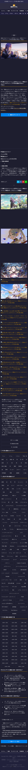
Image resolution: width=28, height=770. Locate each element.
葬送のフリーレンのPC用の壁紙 (9, 158)
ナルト (3, 509)
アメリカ (4, 502)
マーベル (25, 525)
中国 (18, 549)
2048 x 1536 (24, 629)
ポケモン (4, 549)
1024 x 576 (5, 649)
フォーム (15, 174)
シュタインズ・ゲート (6, 536)
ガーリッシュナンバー (14, 593)
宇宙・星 (25, 456)
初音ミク (14, 495)
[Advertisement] (14, 24)
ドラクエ (21, 600)
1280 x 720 (5, 653)
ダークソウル (18, 525)
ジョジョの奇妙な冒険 (22, 546)
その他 (24, 473)
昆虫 (26, 462)
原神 (21, 579)
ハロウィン (7, 563)
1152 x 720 (23, 636)
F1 (25, 552)
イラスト (11, 13)
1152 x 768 (23, 663)
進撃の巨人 (16, 509)
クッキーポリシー (22, 759)
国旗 (26, 519)
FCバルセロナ (15, 573)
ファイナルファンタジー (21, 505)
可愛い (3, 485)
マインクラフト (5, 539)
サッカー (12, 469)
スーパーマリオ (23, 559)
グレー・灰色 (5, 512)
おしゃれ (24, 498)
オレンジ (25, 488)
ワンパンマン (5, 542)
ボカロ (17, 492)
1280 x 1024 (24, 632)
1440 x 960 (7, 666)
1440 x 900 (14, 639)
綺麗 (3, 482)
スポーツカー (20, 485)
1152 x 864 (14, 622)
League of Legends (21, 563)
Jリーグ (15, 559)
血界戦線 (14, 606)
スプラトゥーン (7, 566)
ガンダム (14, 569)
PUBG (22, 596)
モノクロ (19, 515)
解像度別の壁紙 (15, 443)
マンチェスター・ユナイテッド (8, 596)
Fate (3, 519)
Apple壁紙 (23, 586)
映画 (11, 473)
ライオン (12, 529)
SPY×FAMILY (5, 606)
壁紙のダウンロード (15, 114)
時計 (13, 590)
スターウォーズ (14, 522)
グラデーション (23, 522)
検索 (9, 10)
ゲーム (6, 13)
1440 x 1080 (14, 626)
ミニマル (14, 512)
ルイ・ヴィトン (5, 590)
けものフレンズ (23, 606)
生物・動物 (4, 466)
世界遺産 (4, 473)
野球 (6, 469)
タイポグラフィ (23, 556)
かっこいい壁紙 (23, 542)
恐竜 (11, 549)
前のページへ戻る (14, 741)
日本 (4, 492)
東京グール (14, 539)
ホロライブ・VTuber (7, 600)
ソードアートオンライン (7, 532)
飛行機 (20, 466)
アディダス (14, 586)
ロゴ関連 (24, 495)
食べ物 (12, 515)
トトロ (15, 579)
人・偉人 (4, 529)
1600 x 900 (14, 656)
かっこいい (20, 482)
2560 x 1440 (5, 663)
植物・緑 (12, 459)
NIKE (24, 573)
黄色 (8, 488)
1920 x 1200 (5, 642)
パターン (16, 13)
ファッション (10, 556)
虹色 (24, 536)
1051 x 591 (14, 649)
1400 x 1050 (5, 626)
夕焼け (24, 492)
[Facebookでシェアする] (20, 182)
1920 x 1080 (5, 659)
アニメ (2, 13)
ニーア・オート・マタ (6, 579)
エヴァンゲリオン (10, 505)
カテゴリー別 (15, 10)
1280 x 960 (23, 622)
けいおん (19, 583)
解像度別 (22, 10)
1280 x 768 (14, 646)
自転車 (5, 569)
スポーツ (19, 469)
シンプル (19, 488)
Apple (8, 519)
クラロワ (24, 610)
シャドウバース (21, 576)
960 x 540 (23, 646)
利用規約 (3, 759)
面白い (3, 556)
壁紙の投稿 (16, 761)
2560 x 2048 (5, 636)
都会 (11, 492)
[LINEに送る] (26, 182)
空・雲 (21, 459)
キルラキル (5, 610)
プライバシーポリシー (11, 759)
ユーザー (13, 169)
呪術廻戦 (14, 613)
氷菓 (25, 583)
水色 (13, 488)
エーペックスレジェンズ (21, 566)
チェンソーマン (5, 586)
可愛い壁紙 (4, 546)
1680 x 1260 (5, 629)
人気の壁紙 (15, 447)
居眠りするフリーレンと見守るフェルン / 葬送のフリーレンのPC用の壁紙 (14, 417)
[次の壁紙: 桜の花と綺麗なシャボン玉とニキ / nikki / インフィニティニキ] (15, 35)
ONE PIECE (5, 495)
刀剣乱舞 (7, 576)
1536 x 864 (5, 656)
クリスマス (23, 539)
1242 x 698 (23, 649)
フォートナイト (21, 603)
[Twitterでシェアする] (18, 182)
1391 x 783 (23, 653)
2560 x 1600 (14, 642)
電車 (15, 466)
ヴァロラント (24, 509)
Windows (12, 546)
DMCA (11, 761)
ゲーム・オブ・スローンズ (15, 552)
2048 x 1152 (14, 659)
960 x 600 (14, 636)
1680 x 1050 (24, 639)
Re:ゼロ (3, 583)
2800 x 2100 (14, 632)
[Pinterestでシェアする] (23, 182)
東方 (10, 525)
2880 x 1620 (14, 663)
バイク (25, 466)
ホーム (3, 10)
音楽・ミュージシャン (6, 498)
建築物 (17, 473)
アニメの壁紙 (4, 154)
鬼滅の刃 (25, 549)
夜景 (3, 459)
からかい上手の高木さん (7, 603)
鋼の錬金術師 (24, 569)
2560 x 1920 (5, 632)
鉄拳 (17, 556)
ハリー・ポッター (5, 573)
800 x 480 (5, 646)
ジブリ (21, 532)
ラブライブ (4, 552)
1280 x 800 (5, 639)
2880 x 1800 (24, 642)
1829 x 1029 (24, 656)
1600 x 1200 (24, 626)
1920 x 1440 (14, 629)
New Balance (14, 610)
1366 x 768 (14, 653)
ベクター (24, 512)
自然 (20, 13)
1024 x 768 (5, 622)
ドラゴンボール (23, 502)
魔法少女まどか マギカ (22, 529)
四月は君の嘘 (11, 583)
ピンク (12, 485)
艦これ (16, 536)
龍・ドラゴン (4, 515)
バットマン (4, 522)
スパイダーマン (14, 542)
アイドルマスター (5, 559)
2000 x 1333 (21, 666)
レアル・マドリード (22, 590)
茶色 (17, 502)
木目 (20, 519)
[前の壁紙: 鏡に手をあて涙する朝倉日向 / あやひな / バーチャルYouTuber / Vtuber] (12, 35)
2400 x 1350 (24, 659)
